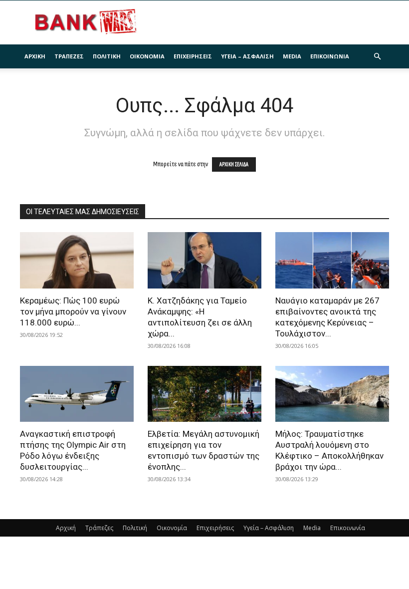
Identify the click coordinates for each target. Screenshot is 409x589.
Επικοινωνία (329, 56)
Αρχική (34, 56)
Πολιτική (107, 56)
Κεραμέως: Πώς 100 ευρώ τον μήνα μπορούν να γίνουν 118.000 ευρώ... (73, 311)
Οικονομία (147, 56)
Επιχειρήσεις (193, 56)
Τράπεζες (69, 56)
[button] (377, 56)
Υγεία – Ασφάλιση (247, 56)
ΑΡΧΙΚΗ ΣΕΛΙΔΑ (233, 164)
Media (292, 56)
